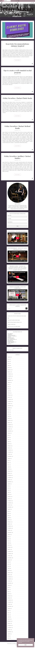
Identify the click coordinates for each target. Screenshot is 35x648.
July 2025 (9, 384)
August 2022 (10, 458)
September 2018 (10, 557)
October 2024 (10, 403)
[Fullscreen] (26, 242)
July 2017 (9, 587)
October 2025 (10, 378)
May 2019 (9, 540)
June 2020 (9, 513)
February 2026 (10, 369)
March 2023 (9, 443)
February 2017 (10, 595)
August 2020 (10, 509)
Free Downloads (10, 338)
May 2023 (9, 439)
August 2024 (10, 407)
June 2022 (9, 462)
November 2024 (10, 401)
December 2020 (10, 500)
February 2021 (10, 496)
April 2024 (9, 416)
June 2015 (9, 638)
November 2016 (10, 602)
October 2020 (10, 504)
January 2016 (10, 623)
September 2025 (10, 380)
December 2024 (10, 399)
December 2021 (10, 475)
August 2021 (10, 483)
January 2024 (10, 422)
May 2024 (9, 414)
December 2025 (10, 373)
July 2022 (9, 460)
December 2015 (10, 625)
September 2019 (10, 532)
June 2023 (9, 437)
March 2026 (10, 367)
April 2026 (9, 365)
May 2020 (9, 515)
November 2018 (10, 553)
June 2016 (9, 612)
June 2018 (9, 564)
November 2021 (10, 477)
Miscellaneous (10, 341)
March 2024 (10, 418)
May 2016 (9, 614)
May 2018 (9, 566)
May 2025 (9, 388)
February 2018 (10, 572)
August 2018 (10, 559)
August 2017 (9, 585)
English (5, 0)
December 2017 (10, 576)
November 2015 (10, 627)
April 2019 (9, 542)
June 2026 (9, 361)
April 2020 (9, 517)
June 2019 (9, 538)
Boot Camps (10, 333)
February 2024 (10, 420)
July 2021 (9, 485)
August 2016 (10, 608)
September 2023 (10, 430)
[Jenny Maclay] (17, 10)
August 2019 (10, 534)
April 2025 (9, 390)
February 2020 (10, 521)
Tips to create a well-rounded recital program (17, 71)
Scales (9, 343)
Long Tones (10, 340)
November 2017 (10, 578)
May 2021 (9, 490)
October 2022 (10, 454)
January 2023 (10, 447)
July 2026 (9, 359)
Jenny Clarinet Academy (12, 339)
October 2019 (10, 530)
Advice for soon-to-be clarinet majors (14, 326)
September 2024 (10, 405)
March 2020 (10, 519)
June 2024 (9, 411)
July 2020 (9, 511)
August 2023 (10, 433)
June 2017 (9, 589)
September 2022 (10, 456)
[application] (17, 238)
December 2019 (10, 526)
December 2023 (10, 424)
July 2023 (9, 435)
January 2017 (10, 597)
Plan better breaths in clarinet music (14, 320)
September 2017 (10, 583)
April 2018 (9, 568)
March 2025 (9, 392)
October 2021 (10, 479)
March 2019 (9, 545)
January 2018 (10, 574)
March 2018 (9, 570)
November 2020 (10, 502)
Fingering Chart (10, 337)
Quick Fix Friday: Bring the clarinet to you (15, 322)
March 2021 (9, 494)
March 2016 (9, 619)
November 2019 (10, 528)
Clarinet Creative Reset (11, 324)
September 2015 (10, 631)
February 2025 (10, 395)
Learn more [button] (20, 642)
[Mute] (24, 242)
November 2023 (10, 426)
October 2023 (10, 428)
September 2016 (10, 606)
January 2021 (10, 498)
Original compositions (11, 341)
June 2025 (9, 386)
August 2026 (10, 357)
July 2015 (9, 635)
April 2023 (9, 441)
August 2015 (10, 633)
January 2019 (10, 549)
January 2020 (10, 523)
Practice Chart (10, 342)
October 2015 (10, 629)
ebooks (9, 336)
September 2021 (10, 481)
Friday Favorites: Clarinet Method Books (17, 127)
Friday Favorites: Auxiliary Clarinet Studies (17, 157)
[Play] (8, 242)
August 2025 (10, 382)
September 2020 (10, 507)
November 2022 (10, 452)
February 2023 (10, 445)
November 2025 (10, 376)
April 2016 (9, 616)
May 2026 (9, 363)
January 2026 (10, 371)
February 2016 (10, 621)
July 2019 (9, 536)
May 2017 (9, 591)
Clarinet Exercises (11, 335)
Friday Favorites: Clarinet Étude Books (17, 98)
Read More (17, 87)
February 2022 (10, 471)
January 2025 (10, 397)
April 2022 (9, 466)
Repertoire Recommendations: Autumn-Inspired (17, 45)
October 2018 (10, 555)
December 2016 (10, 600)
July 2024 (9, 409)
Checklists (9, 334)
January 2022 (10, 473)
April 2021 (9, 492)
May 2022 (9, 464)
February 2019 (10, 547)
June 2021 (9, 488)
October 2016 (10, 604)
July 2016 (9, 610)
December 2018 (10, 551)
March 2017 (9, 593)
